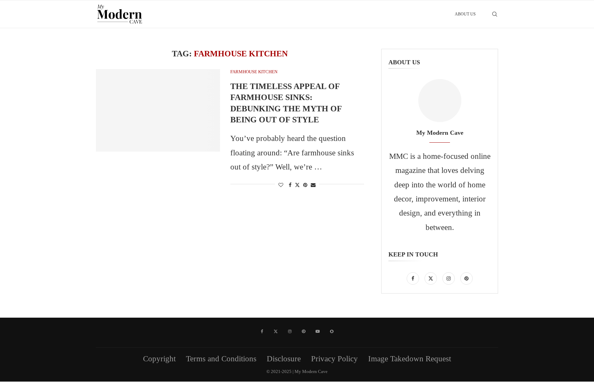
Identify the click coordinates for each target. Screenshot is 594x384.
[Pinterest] (466, 277)
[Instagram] (450, 277)
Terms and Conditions (221, 358)
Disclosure (284, 358)
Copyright (159, 358)
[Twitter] (432, 277)
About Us (465, 14)
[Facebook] (414, 277)
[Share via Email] (313, 185)
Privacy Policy (334, 358)
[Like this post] (280, 185)
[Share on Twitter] (297, 185)
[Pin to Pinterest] (305, 185)
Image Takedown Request (409, 358)
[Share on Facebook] (290, 185)
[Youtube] (318, 331)
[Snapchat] (331, 331)
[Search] (494, 14)
